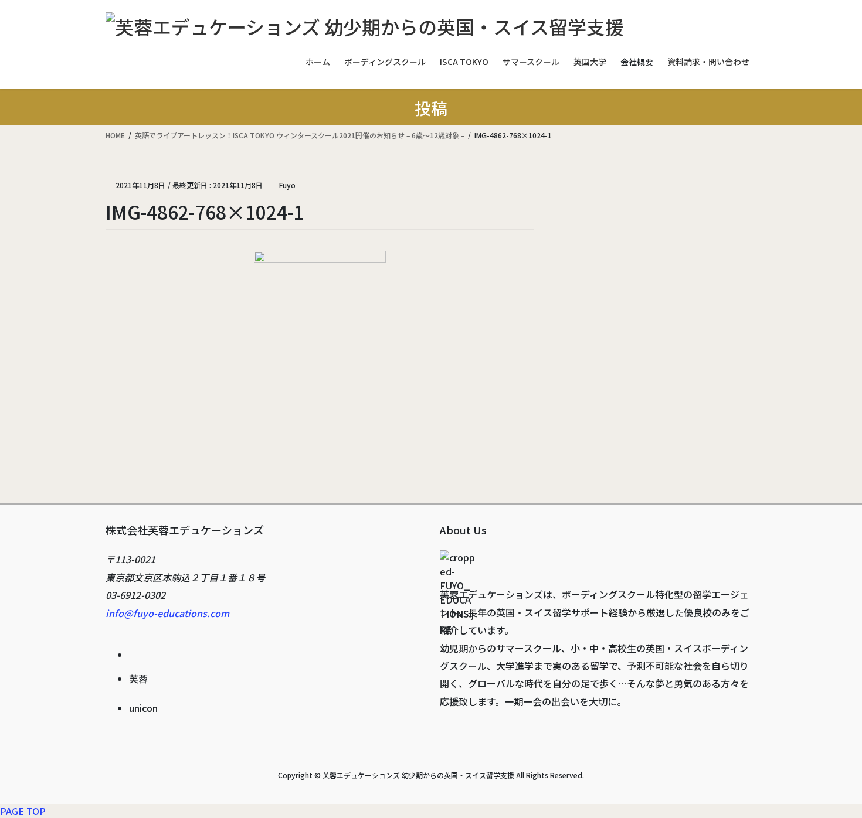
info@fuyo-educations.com (167, 613)
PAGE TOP (23, 811)
